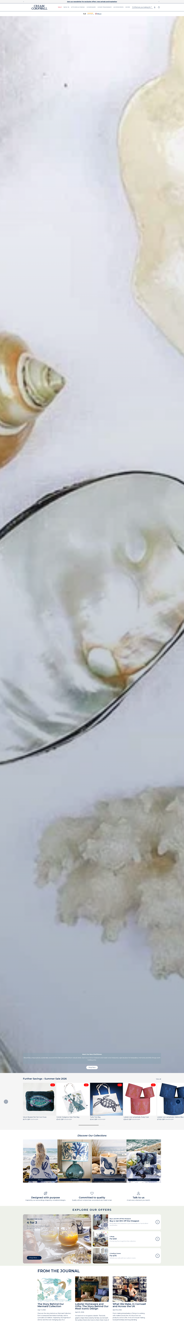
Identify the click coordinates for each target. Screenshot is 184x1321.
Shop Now (92, 1067)
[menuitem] (60, 7)
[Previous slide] (6, 1102)
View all (158, 1079)
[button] (92, 13)
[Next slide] (178, 1102)
